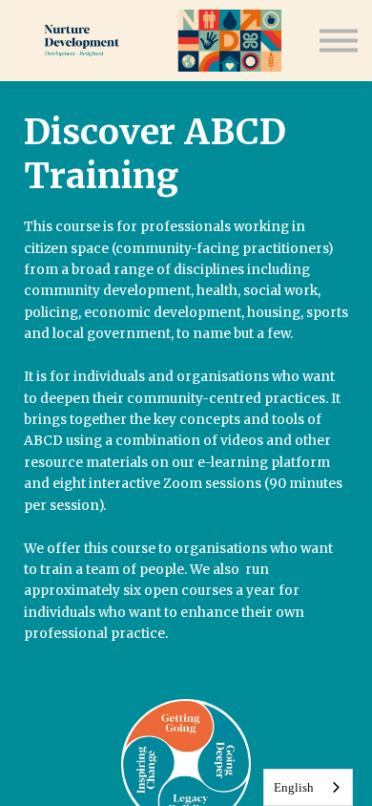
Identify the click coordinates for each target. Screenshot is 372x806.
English (294, 787)
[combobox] (308, 787)
